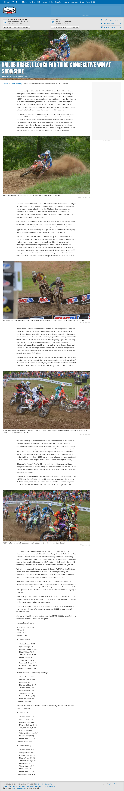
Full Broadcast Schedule (20, 27)
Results (58, 2)
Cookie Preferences (19, 786)
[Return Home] (9, 14)
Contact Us (48, 784)
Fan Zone (32, 2)
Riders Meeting (16, 84)
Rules (51, 2)
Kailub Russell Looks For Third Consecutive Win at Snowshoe (46, 84)
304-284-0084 (39, 784)
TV (13, 2)
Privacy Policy (7, 786)
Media (24, 2)
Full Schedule (74, 27)
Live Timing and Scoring (110, 20)
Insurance (74, 2)
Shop (82, 2)
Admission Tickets (109, 27)
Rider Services (42, 2)
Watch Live (7, 27)
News (18, 2)
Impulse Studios (116, 784)
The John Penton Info (59, 27)
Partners (66, 2)
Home (6, 84)
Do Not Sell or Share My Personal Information (41, 786)
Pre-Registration (108, 24)
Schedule (7, 2)
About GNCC (90, 2)
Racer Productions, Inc (19, 788)
